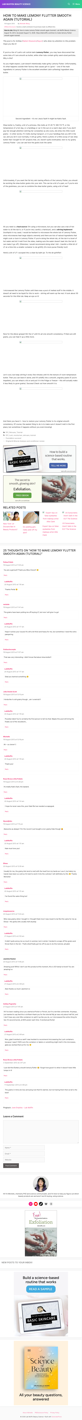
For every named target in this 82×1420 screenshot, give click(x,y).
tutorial (33, 435)
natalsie (6, 604)
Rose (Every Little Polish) (13, 779)
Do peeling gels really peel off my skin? (30, 530)
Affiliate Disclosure (9, 27)
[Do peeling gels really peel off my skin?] (31, 522)
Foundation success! (13, 438)
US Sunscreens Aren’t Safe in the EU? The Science (69, 526)
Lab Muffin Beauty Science (16, 4)
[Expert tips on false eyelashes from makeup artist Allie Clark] (51, 521)
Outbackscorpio (9, 649)
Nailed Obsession (30, 41)
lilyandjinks (7, 821)
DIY (7, 432)
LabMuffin (8, 582)
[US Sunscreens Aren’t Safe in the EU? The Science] (70, 519)
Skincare (12, 432)
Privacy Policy (54, 1412)
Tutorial (19, 432)
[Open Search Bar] (69, 4)
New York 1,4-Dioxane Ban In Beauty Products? (10, 527)
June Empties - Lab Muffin (22, 1107)
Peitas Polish (8, 562)
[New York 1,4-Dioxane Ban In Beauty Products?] (11, 519)
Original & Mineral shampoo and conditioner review (25, 441)
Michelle (6, 737)
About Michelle (28, 1412)
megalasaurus (8, 911)
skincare (26, 435)
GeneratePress (57, 1417)
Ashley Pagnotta (9, 1004)
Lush (11, 435)
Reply (5, 575)
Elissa (5, 863)
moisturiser (18, 435)
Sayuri (39, 41)
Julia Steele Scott (10, 692)
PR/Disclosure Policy (41, 1412)
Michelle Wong (25, 23)
